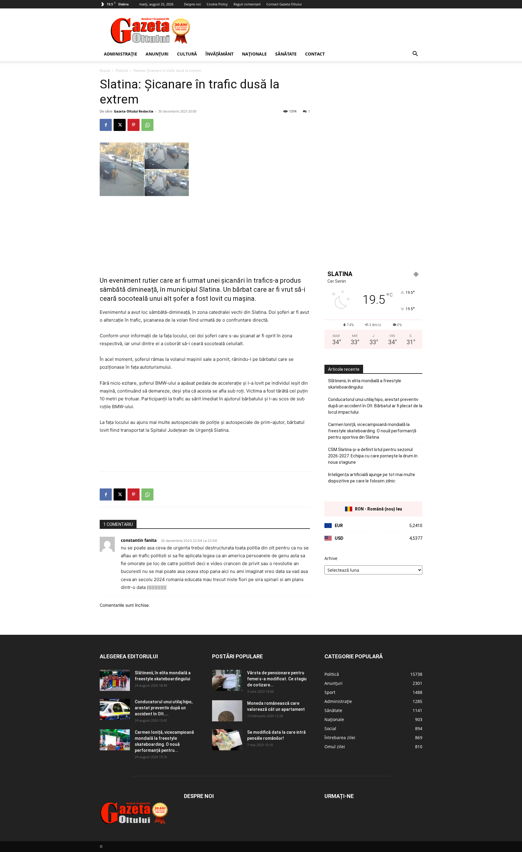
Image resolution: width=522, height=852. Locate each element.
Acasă (105, 70)
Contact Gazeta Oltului (284, 4)
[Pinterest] (133, 125)
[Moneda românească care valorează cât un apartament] (227, 710)
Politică (122, 70)
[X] (120, 125)
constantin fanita (138, 540)
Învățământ (219, 54)
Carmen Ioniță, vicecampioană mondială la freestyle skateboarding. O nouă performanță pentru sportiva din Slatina (372, 431)
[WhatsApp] (147, 125)
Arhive (330, 558)
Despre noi (192, 4)
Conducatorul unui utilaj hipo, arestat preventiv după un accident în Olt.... (163, 707)
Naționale (254, 54)
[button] (415, 54)
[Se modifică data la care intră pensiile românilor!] (227, 739)
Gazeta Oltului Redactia (133, 111)
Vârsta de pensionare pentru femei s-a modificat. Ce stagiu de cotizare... (277, 678)
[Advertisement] (312, 30)
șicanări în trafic (245, 280)
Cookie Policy (217, 4)
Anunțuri (157, 54)
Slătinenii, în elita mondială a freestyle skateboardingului (364, 383)
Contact (315, 54)
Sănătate (286, 54)
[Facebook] (106, 125)
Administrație (120, 54)
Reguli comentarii (247, 4)
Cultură (187, 54)
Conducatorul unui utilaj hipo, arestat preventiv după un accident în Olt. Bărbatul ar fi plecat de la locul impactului (375, 406)
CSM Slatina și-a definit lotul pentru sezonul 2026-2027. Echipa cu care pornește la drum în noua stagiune (372, 456)
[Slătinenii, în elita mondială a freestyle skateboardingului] (115, 680)
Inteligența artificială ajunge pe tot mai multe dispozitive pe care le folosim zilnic (371, 477)
